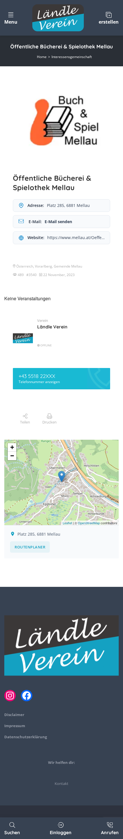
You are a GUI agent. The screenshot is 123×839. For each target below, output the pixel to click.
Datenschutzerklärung (25, 736)
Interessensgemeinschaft (71, 56)
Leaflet (67, 523)
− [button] (12, 455)
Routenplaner (30, 547)
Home (42, 56)
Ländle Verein (52, 327)
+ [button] (12, 447)
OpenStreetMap (89, 523)
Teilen (25, 422)
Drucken (49, 422)
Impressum (14, 725)
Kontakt (61, 783)
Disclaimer (14, 714)
